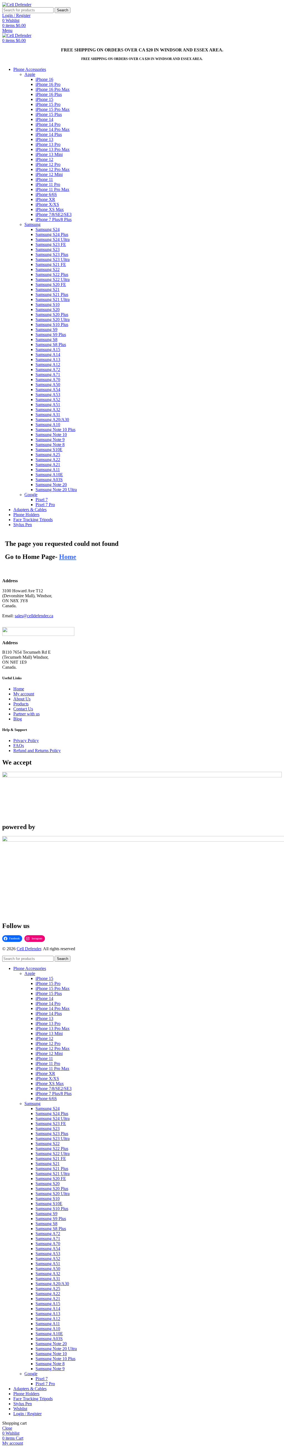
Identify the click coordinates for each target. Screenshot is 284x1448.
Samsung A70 (48, 379)
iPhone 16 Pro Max (53, 89)
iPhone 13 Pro (48, 144)
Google (30, 494)
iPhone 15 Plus (49, 114)
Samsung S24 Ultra (53, 239)
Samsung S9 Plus (51, 334)
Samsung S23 (48, 249)
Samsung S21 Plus (52, 294)
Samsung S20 (48, 309)
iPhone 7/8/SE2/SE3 (54, 214)
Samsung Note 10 (51, 434)
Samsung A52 (48, 399)
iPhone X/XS (47, 204)
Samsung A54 (48, 389)
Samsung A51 (48, 404)
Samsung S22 (48, 269)
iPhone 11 (44, 179)
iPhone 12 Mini (49, 174)
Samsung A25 (48, 454)
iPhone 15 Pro (48, 104)
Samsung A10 (48, 424)
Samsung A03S (49, 479)
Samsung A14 (48, 354)
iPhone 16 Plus (49, 94)
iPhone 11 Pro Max (52, 189)
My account (23, 693)
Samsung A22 (48, 459)
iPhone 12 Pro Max (53, 169)
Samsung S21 (48, 289)
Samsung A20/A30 (52, 419)
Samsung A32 (48, 409)
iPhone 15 (44, 99)
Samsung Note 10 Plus (55, 429)
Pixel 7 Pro (45, 504)
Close (7, 1428)
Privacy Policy (26, 740)
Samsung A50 (48, 384)
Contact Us (23, 708)
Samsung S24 (48, 229)
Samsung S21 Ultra (53, 299)
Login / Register (27, 1413)
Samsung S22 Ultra (53, 279)
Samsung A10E (49, 474)
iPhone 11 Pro (48, 184)
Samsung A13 (48, 359)
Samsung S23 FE (51, 244)
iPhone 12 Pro (48, 164)
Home (18, 688)
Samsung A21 (48, 464)
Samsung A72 (48, 369)
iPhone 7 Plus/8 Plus (54, 219)
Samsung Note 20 (51, 484)
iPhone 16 (44, 79)
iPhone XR (45, 199)
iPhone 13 (44, 139)
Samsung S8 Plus (51, 344)
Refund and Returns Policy (37, 750)
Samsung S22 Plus (52, 274)
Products (21, 703)
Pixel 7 (42, 499)
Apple (29, 74)
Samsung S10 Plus (52, 324)
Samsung (32, 224)
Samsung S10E (49, 449)
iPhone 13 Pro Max (53, 149)
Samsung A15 (48, 349)
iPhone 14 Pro (48, 124)
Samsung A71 (48, 374)
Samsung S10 (48, 304)
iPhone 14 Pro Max (53, 129)
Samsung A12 (48, 364)
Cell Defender (29, 948)
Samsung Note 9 (50, 439)
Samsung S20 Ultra (53, 319)
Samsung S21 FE (51, 264)
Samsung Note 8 (50, 444)
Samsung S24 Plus (52, 234)
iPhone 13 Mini (49, 154)
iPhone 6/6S (46, 194)
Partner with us (26, 713)
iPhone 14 (44, 119)
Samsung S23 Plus (52, 254)
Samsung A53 (48, 394)
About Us (22, 698)
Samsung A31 (48, 414)
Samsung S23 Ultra (53, 259)
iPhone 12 (44, 159)
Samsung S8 (46, 339)
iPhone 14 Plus (49, 134)
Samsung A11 (48, 469)
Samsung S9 (46, 329)
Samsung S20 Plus (52, 314)
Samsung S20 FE (51, 284)
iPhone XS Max (50, 209)
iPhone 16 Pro (48, 84)
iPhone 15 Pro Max (53, 109)
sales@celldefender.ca (34, 615)
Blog (17, 718)
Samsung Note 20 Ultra (56, 489)
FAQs (18, 745)
